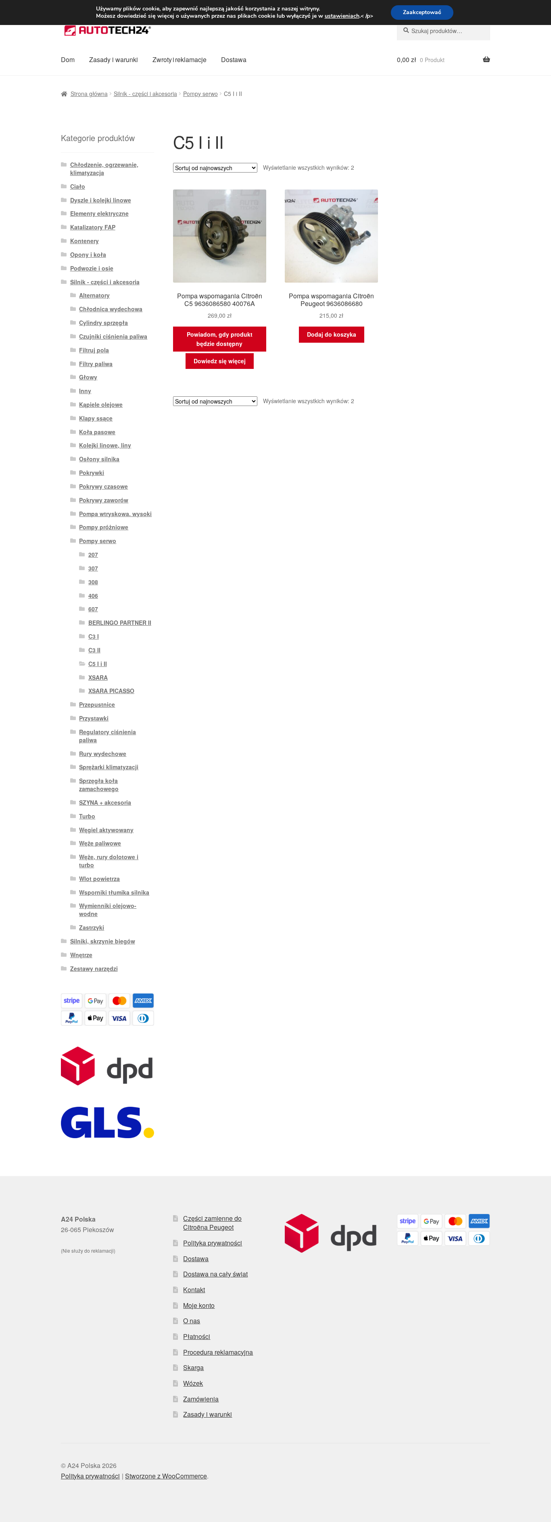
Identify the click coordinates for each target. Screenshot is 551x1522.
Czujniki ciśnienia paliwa (113, 336)
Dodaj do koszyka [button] (331, 334)
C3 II (94, 650)
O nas (191, 1320)
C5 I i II (97, 664)
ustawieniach (342, 16)
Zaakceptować (422, 12)
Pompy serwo (200, 94)
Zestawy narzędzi (94, 968)
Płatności (196, 1336)
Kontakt (194, 1289)
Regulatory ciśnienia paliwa (107, 736)
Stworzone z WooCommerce (166, 1475)
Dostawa (233, 59)
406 (93, 595)
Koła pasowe (97, 432)
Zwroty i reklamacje (179, 59)
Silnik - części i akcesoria (145, 94)
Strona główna (89, 94)
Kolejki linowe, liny (105, 445)
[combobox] (443, 30)
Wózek (193, 1383)
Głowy (88, 377)
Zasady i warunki (113, 59)
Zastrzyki (91, 927)
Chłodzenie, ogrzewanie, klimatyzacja (104, 168)
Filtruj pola (94, 350)
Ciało (77, 186)
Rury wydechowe (102, 754)
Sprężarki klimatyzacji (108, 767)
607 (93, 609)
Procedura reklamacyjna (218, 1352)
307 (93, 568)
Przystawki (94, 718)
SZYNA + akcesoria (105, 802)
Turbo (87, 816)
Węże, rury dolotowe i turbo (108, 861)
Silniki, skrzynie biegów (102, 941)
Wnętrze (81, 955)
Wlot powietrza (99, 878)
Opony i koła (88, 254)
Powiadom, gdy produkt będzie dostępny (220, 339)
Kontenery (84, 241)
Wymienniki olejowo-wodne (107, 910)
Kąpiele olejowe (101, 404)
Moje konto (199, 1305)
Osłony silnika (99, 459)
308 (93, 582)
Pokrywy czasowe (103, 486)
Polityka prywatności (212, 1242)
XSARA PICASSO (111, 691)
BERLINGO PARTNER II (119, 622)
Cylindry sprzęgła (103, 323)
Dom (68, 59)
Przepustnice (97, 704)
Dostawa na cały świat (215, 1273)
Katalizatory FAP (92, 227)
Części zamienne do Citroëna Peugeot (212, 1223)
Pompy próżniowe (103, 527)
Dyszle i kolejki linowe (100, 200)
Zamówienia (201, 1398)
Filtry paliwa (96, 364)
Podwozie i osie (91, 268)
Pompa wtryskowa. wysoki (115, 514)
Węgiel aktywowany (106, 830)
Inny (85, 391)
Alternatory (94, 295)
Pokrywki (91, 472)
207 (93, 554)
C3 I (93, 636)
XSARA (98, 677)
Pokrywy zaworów (103, 500)
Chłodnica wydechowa (110, 309)
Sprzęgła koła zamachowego (99, 785)
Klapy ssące (96, 418)
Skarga (193, 1367)
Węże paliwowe (100, 843)
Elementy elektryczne (99, 213)
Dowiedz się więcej (220, 361)
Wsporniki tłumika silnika (114, 892)
